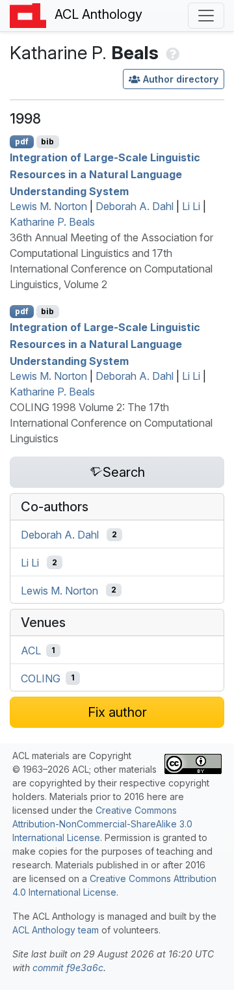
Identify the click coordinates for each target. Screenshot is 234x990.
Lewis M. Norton (48, 206)
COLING (40, 677)
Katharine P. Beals (52, 221)
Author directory (180, 79)
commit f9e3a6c (67, 967)
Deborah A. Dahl (135, 206)
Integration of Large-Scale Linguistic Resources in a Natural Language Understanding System (105, 174)
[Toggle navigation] (206, 16)
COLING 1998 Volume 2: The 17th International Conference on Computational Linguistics (111, 423)
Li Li (191, 206)
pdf (22, 141)
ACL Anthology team (55, 929)
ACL (31, 650)
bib (47, 141)
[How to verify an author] (171, 53)
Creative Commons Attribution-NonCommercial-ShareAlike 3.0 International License (102, 824)
